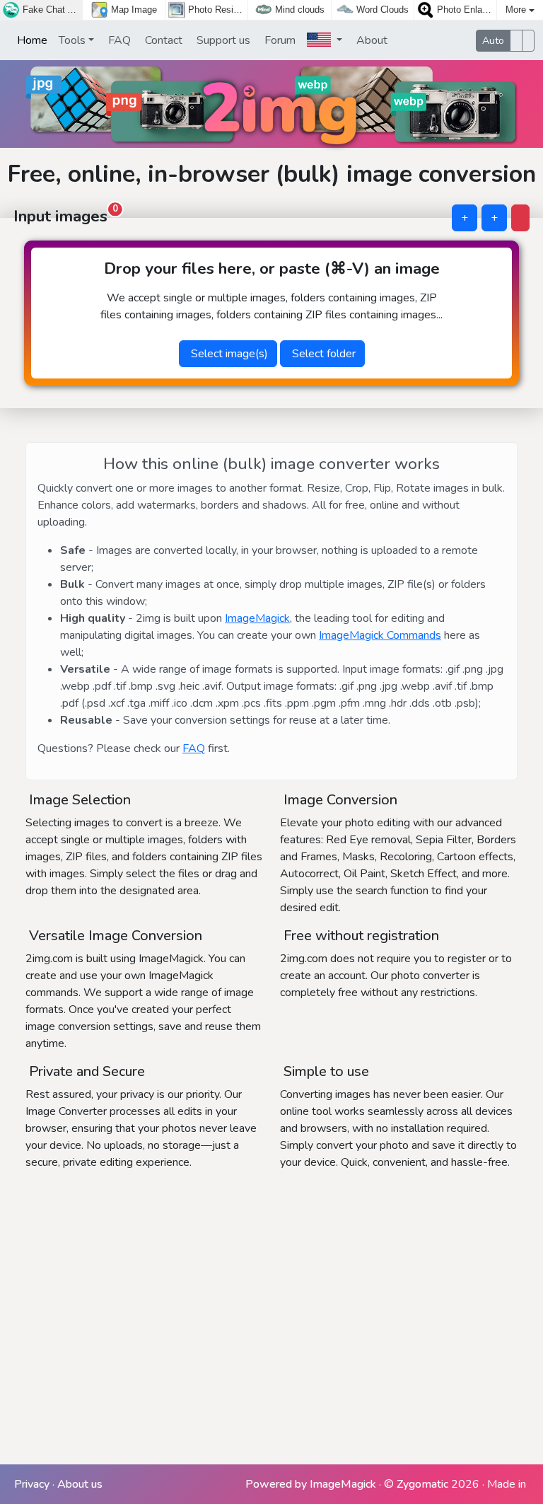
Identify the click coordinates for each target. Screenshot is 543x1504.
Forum (279, 40)
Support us (222, 40)
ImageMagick (257, 618)
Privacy (31, 1484)
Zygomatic (422, 1484)
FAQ (118, 40)
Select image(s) (228, 353)
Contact (162, 40)
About (370, 40)
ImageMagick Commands (380, 635)
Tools (72, 40)
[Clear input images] (520, 217)
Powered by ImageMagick (310, 1484)
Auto (493, 40)
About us (80, 1484)
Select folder (322, 353)
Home (30, 40)
